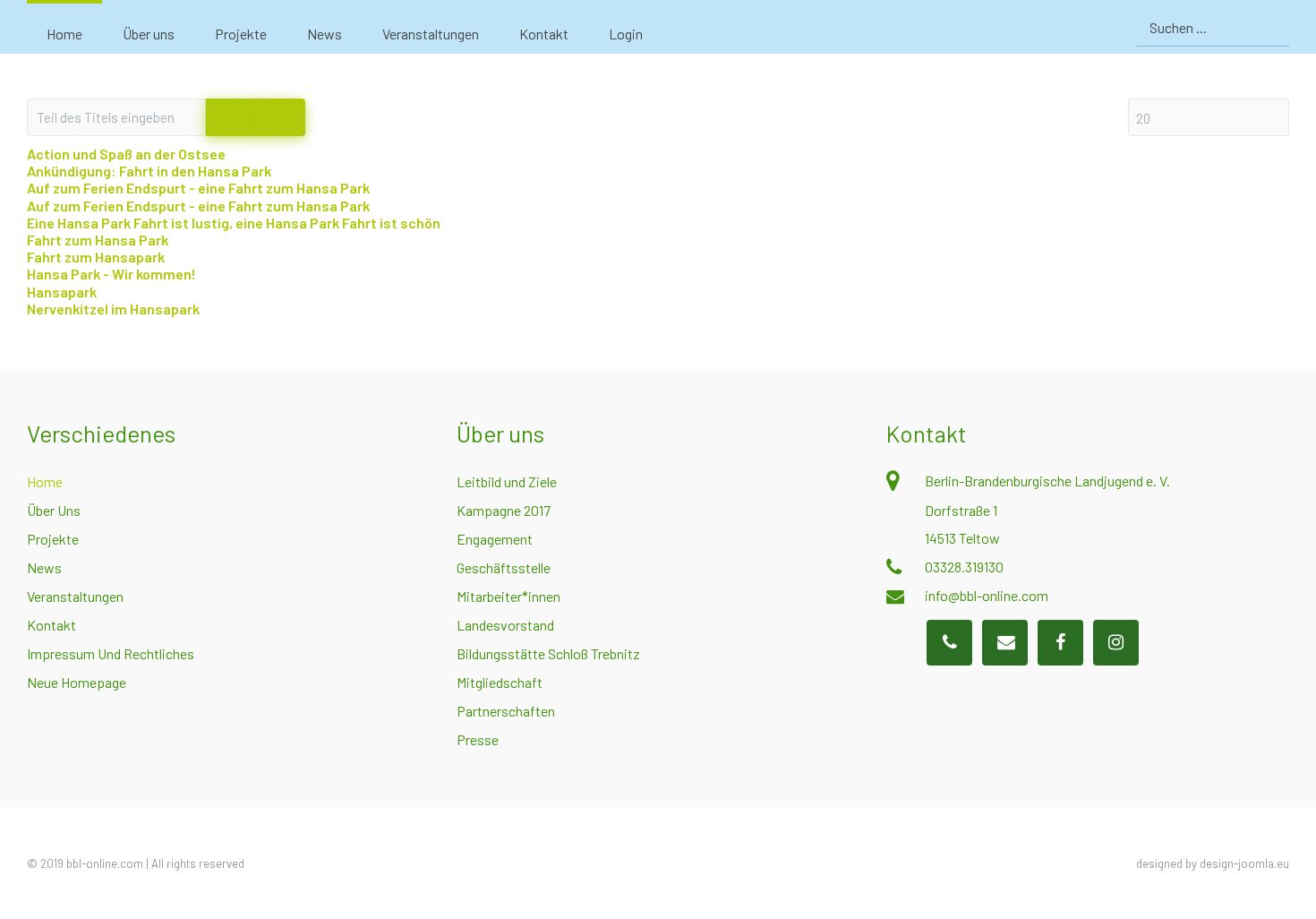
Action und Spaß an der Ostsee (126, 153)
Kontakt (51, 624)
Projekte (53, 538)
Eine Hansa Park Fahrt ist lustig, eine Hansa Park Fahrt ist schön (233, 222)
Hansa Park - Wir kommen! (111, 273)
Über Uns (54, 510)
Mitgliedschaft (500, 682)
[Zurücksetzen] (280, 117)
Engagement (495, 538)
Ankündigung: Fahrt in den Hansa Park (149, 170)
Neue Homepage (76, 682)
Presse (478, 739)
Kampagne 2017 (504, 510)
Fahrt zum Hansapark (96, 256)
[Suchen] (231, 117)
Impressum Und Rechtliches (110, 653)
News (44, 567)
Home (45, 481)
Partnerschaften (506, 710)
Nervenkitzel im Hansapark (113, 308)
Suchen (1273, 28)
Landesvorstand (505, 624)
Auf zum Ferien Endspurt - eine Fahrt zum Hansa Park (198, 187)
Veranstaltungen (75, 596)
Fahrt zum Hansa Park (97, 239)
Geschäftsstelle (504, 567)
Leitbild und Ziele (507, 481)
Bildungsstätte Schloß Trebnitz (548, 653)
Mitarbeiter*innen (508, 596)
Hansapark (62, 291)
